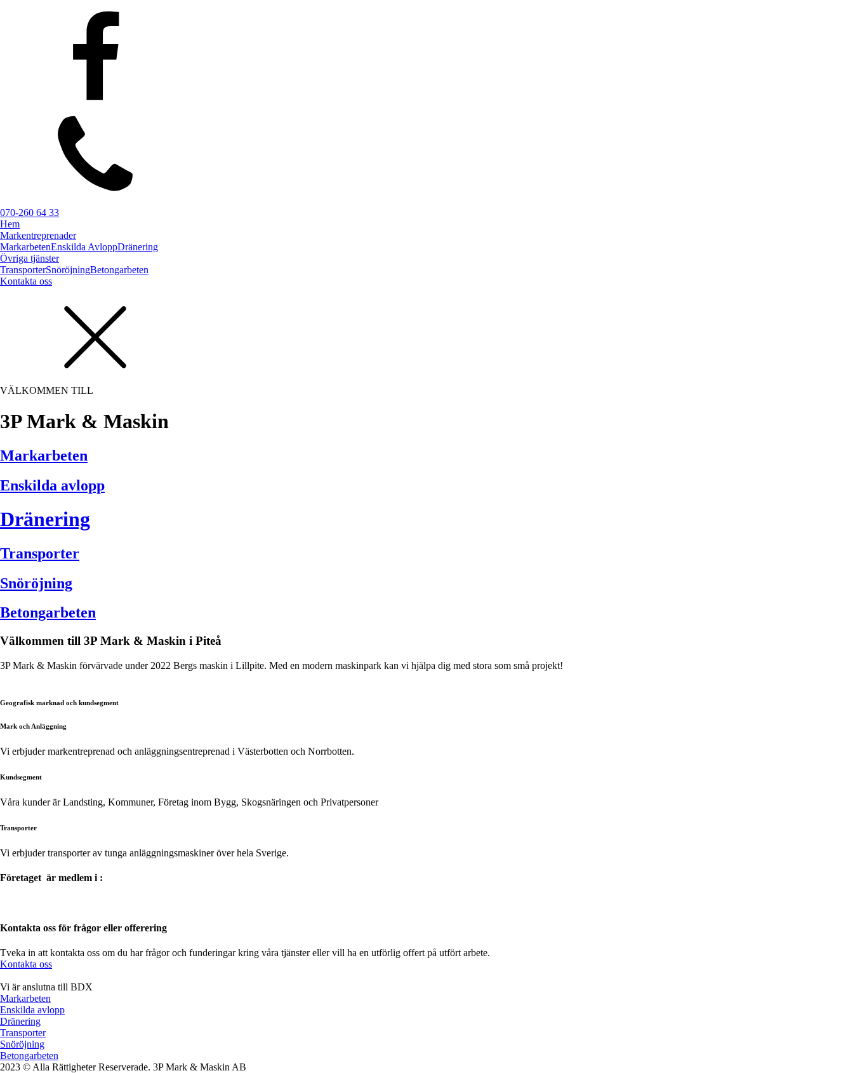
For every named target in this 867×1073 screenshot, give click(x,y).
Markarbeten (25, 246)
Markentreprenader (38, 235)
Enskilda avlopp (32, 1009)
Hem (10, 224)
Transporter (23, 269)
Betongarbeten (119, 269)
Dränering (137, 246)
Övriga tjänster (29, 258)
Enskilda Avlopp (84, 246)
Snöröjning (68, 269)
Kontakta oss (26, 281)
